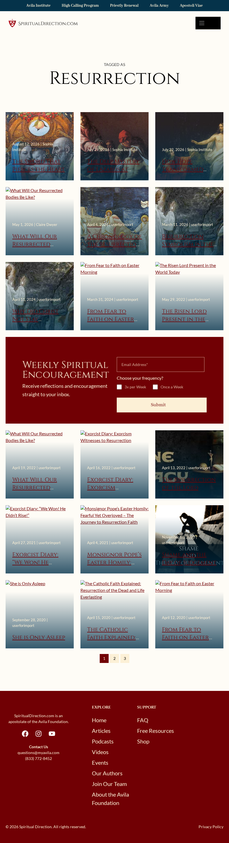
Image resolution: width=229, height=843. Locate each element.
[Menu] (208, 23)
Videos (100, 751)
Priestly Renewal (124, 5)
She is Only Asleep (38, 637)
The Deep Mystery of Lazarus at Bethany (113, 169)
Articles (101, 730)
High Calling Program (80, 5)
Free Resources (155, 730)
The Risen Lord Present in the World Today (184, 319)
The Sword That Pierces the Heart (38, 165)
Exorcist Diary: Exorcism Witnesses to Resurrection (110, 491)
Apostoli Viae (191, 5)
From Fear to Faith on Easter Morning (110, 319)
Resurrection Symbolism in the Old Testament (187, 244)
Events (100, 762)
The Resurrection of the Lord (189, 484)
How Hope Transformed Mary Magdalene (188, 169)
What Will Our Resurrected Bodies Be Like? (34, 244)
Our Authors (107, 773)
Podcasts (103, 741)
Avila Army (159, 5)
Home (99, 720)
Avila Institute (38, 5)
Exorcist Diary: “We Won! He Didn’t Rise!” (35, 562)
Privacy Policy (211, 826)
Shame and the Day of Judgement (189, 558)
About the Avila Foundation (110, 798)
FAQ (142, 720)
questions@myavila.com (38, 752)
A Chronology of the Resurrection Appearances (114, 244)
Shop (143, 741)
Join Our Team (109, 783)
